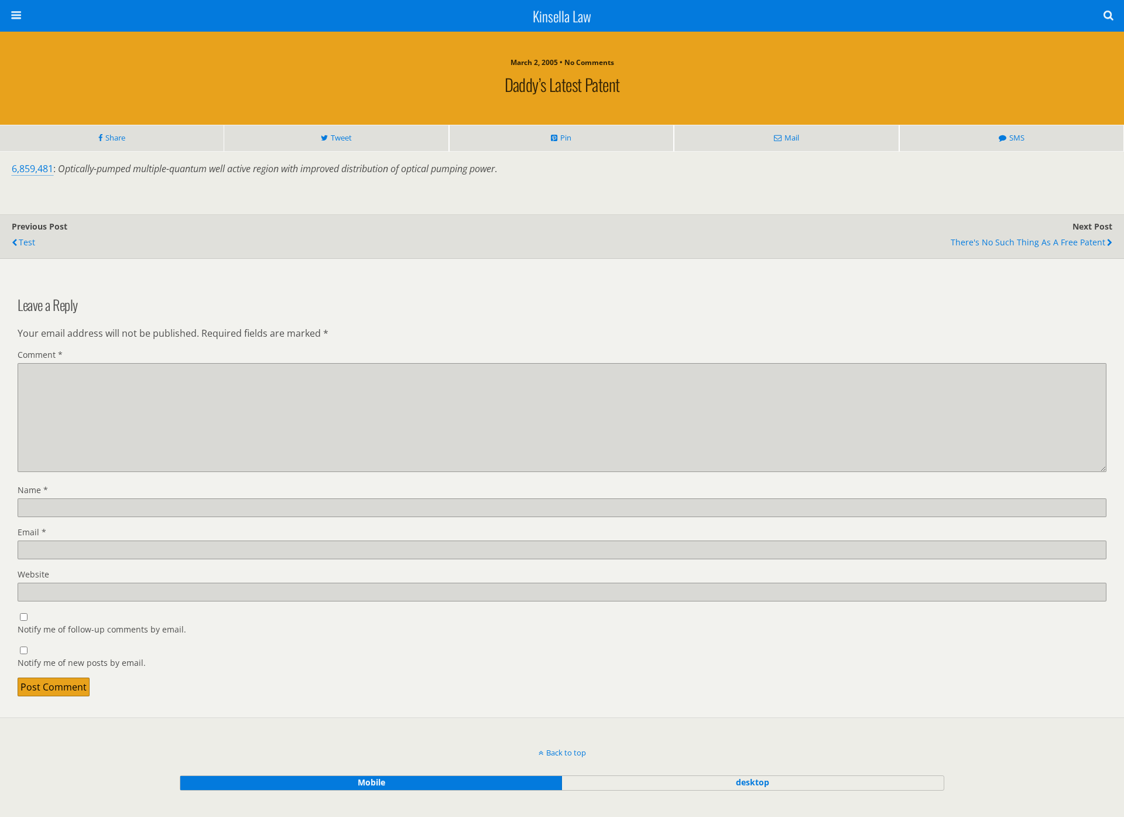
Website (33, 574)
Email (32, 532)
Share (115, 137)
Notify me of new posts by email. (82, 662)
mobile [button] (371, 782)
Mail (791, 137)
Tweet (341, 137)
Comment (40, 354)
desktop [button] (752, 782)
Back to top (566, 752)
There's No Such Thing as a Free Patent (1028, 242)
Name (33, 489)
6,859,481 (32, 168)
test (27, 242)
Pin (565, 137)
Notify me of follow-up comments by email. (102, 629)
